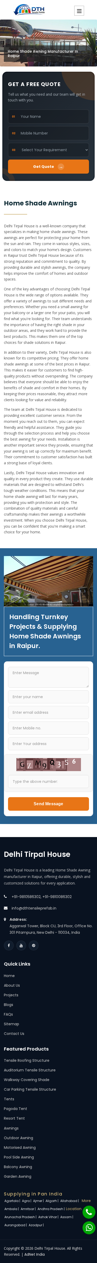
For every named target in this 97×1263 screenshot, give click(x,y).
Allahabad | (70, 1201)
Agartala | (12, 1201)
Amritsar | (28, 1209)
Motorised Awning (20, 1147)
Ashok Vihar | (48, 1217)
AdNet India (34, 1254)
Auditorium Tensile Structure (30, 1070)
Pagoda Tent (15, 1108)
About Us (12, 985)
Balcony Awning (18, 1166)
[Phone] (86, 1209)
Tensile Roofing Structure (26, 1060)
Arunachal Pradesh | (20, 1217)
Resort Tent (14, 1118)
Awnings (11, 1128)
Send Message (48, 804)
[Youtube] (21, 945)
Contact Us (14, 1033)
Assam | (67, 1217)
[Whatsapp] (86, 1225)
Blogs (8, 1004)
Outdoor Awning (18, 1137)
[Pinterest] (34, 945)
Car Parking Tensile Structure (30, 1089)
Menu (79, 11)
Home (9, 975)
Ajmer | (38, 1201)
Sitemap (11, 1024)
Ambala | (12, 1209)
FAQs (8, 1014)
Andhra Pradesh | (51, 1209)
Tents (9, 1099)
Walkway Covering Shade (26, 1079)
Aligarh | (52, 1201)
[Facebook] (9, 945)
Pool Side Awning (19, 1157)
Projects (11, 995)
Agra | (27, 1201)
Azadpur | (36, 1225)
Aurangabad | (16, 1225)
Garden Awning (17, 1176)
